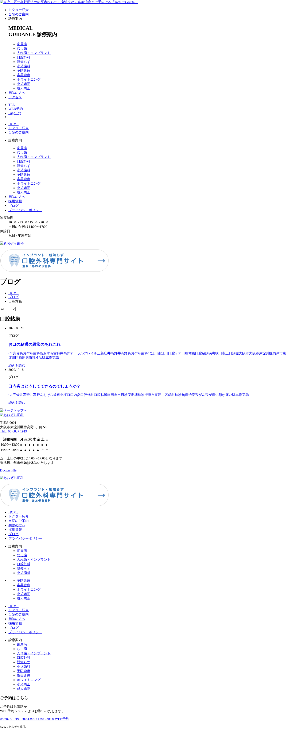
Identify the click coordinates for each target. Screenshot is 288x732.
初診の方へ (16, 93)
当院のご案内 (18, 14)
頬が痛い (225, 395)
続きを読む (16, 365)
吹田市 (220, 353)
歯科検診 (35, 357)
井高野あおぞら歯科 (132, 353)
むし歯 (22, 48)
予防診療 (23, 70)
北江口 (153, 353)
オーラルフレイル (83, 353)
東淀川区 (161, 395)
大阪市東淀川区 (261, 353)
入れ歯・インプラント (34, 53)
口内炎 (75, 395)
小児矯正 (23, 84)
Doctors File (8, 470)
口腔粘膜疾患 (205, 353)
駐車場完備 (50, 357)
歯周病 (22, 44)
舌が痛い (212, 395)
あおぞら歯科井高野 (55, 353)
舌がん (200, 395)
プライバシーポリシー (25, 210)
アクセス (15, 97)
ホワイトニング (28, 79)
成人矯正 (23, 88)
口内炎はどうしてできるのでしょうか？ (44, 386)
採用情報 (15, 201)
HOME (13, 124)
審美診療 (23, 75)
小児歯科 (23, 66)
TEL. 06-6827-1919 (13, 431)
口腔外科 (23, 57)
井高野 (112, 353)
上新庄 (102, 353)
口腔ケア (175, 353)
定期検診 (137, 395)
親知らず (23, 61)
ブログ (13, 205)
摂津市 (278, 353)
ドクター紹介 (18, 10)
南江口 (163, 353)
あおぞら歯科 (30, 353)
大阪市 (244, 353)
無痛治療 (188, 395)
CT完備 (14, 353)
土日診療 (232, 353)
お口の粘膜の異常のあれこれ (34, 344)
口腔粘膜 (188, 353)
